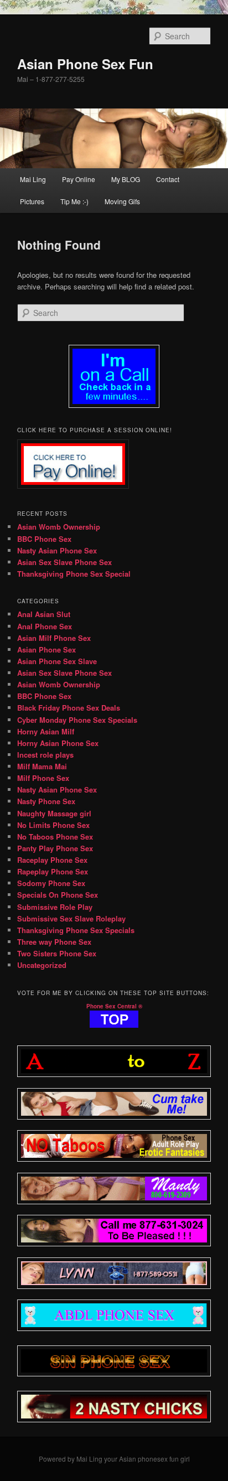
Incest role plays (45, 754)
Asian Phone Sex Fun (85, 63)
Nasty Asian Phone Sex (57, 550)
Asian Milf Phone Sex (54, 638)
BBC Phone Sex (44, 539)
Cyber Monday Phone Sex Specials (77, 719)
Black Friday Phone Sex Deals (68, 707)
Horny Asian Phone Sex (58, 743)
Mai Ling (33, 179)
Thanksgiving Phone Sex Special (74, 573)
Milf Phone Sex (43, 778)
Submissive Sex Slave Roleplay (71, 918)
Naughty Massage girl (54, 813)
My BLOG (125, 179)
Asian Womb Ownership (58, 526)
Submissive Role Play (54, 907)
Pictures (32, 201)
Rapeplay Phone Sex (52, 871)
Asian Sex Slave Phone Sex (64, 562)
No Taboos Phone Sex (55, 836)
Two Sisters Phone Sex (56, 953)
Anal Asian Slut (43, 614)
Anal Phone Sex (44, 626)
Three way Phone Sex (54, 941)
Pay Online (78, 179)
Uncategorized (41, 965)
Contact (167, 179)
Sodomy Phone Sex (51, 883)
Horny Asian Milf (45, 731)
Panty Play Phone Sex (55, 848)
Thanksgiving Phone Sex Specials (75, 930)
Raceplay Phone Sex (52, 860)
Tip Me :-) (74, 201)
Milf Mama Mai (42, 766)
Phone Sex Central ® (114, 1006)
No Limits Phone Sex (53, 825)
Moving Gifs (122, 201)
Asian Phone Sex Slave (57, 661)
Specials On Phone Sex (57, 894)
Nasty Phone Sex (46, 801)
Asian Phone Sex (46, 649)
